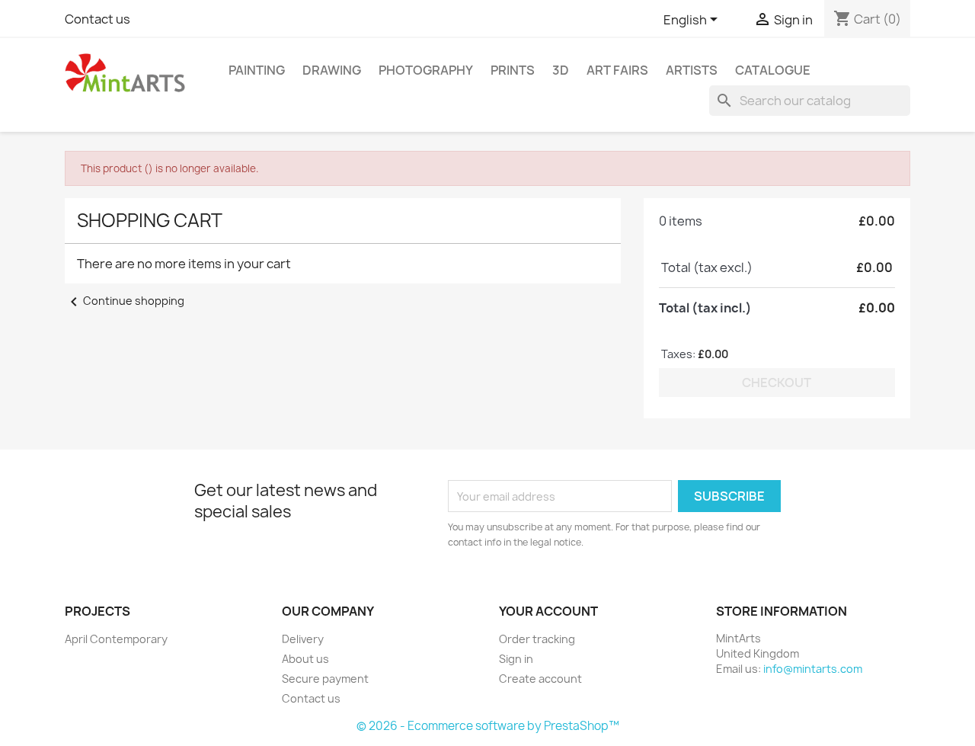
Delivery (303, 639)
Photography (426, 70)
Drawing (331, 70)
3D (560, 70)
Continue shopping (124, 300)
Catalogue (772, 70)
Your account (548, 611)
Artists (692, 70)
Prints (513, 70)
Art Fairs (617, 70)
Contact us (97, 19)
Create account (540, 678)
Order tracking (537, 639)
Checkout (776, 382)
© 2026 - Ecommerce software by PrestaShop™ (487, 726)
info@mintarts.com (812, 668)
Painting (257, 70)
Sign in (516, 659)
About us (305, 659)
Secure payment (325, 678)
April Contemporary (116, 639)
